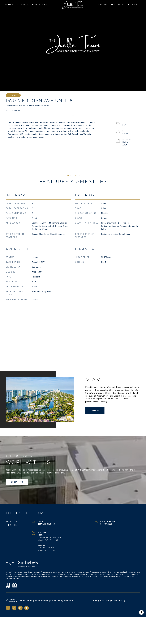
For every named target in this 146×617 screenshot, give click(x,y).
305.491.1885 (106, 524)
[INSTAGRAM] (14, 608)
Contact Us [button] (17, 482)
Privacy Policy (118, 600)
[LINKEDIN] (20, 608)
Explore (95, 410)
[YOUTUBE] (26, 608)
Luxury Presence (64, 600)
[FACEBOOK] (8, 608)
